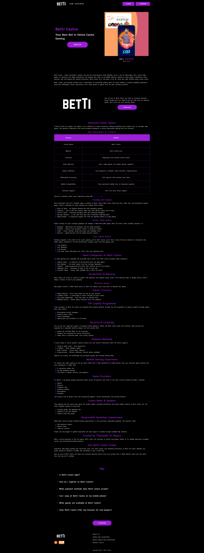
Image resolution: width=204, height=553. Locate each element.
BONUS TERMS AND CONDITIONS (104, 539)
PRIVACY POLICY (98, 542)
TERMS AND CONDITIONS (101, 537)
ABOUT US (96, 534)
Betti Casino (97, 196)
